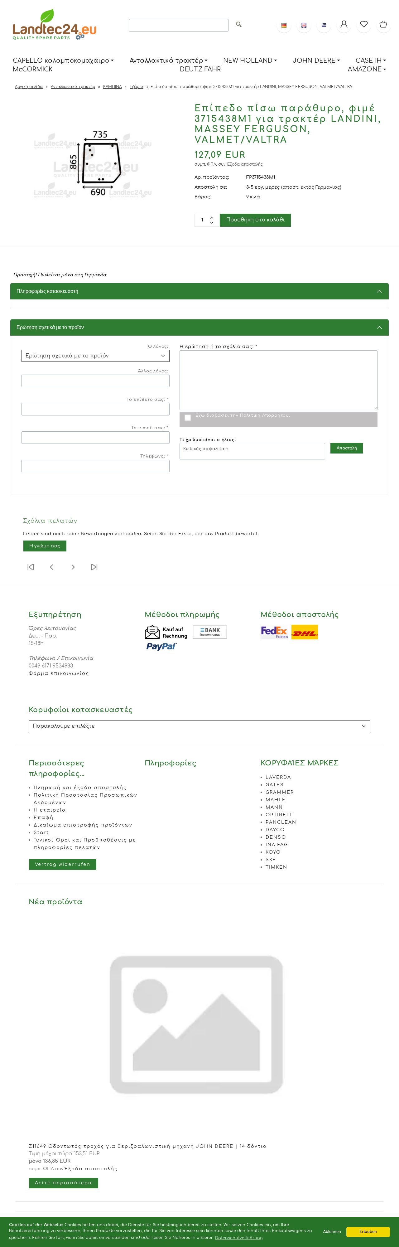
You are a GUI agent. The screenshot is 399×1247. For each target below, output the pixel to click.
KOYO (273, 852)
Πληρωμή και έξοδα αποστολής (80, 787)
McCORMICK (33, 69)
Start (41, 832)
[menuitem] (63, 61)
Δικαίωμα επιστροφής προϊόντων (83, 824)
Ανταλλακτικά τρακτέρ (166, 60)
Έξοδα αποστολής (245, 164)
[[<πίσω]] (51, 571)
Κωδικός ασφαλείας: (205, 449)
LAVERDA (278, 777)
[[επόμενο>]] (73, 571)
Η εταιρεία (50, 810)
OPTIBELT (279, 814)
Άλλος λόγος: (153, 371)
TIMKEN (276, 867)
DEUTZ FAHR (200, 69)
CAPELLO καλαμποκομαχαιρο (61, 60)
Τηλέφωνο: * (154, 456)
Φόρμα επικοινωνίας (59, 673)
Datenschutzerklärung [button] (239, 1238)
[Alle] (239, 25)
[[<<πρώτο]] (30, 571)
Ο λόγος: (158, 346)
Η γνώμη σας (44, 545)
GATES (275, 784)
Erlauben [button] (368, 1232)
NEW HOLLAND (247, 60)
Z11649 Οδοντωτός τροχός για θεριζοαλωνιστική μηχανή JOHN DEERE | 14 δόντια (148, 1146)
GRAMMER (280, 792)
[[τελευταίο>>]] (94, 571)
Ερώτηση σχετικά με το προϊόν (50, 327)
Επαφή (44, 817)
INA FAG (277, 844)
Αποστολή (347, 447)
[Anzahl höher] (211, 222)
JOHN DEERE (314, 60)
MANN (274, 807)
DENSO (276, 837)
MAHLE (276, 799)
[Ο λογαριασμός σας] (343, 25)
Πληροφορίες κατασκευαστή (47, 291)
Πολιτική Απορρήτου (264, 415)
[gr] (323, 25)
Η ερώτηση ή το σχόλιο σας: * (218, 346)
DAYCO (275, 829)
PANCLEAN (281, 822)
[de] (283, 25)
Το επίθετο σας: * (147, 399)
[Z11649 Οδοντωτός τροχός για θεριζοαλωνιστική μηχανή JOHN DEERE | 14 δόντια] (199, 1138)
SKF (271, 859)
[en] (303, 25)
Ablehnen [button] (332, 1232)
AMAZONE (365, 69)
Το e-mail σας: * (149, 428)
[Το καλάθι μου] (383, 25)
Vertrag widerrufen (62, 864)
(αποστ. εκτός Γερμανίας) (311, 187)
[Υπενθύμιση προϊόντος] (363, 25)
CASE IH (369, 60)
